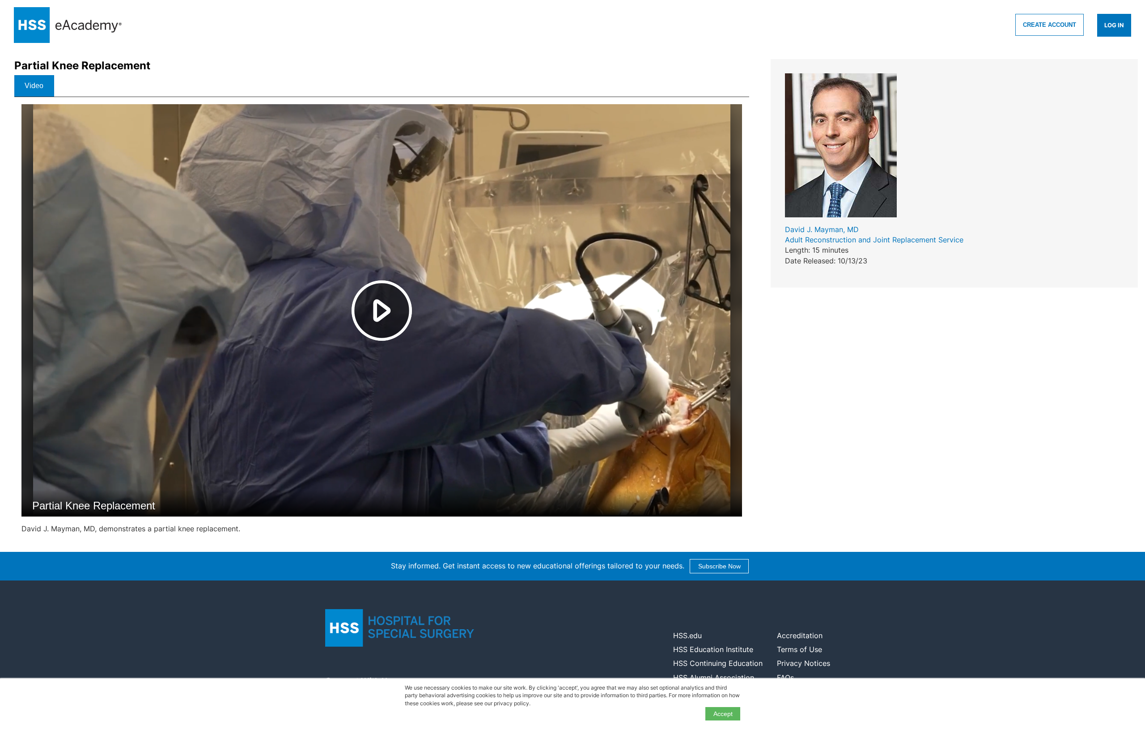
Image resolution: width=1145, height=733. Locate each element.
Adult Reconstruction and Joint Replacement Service (874, 239)
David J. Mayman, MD (822, 229)
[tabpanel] (381, 322)
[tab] (34, 86)
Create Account (1049, 24)
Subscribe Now (719, 566)
